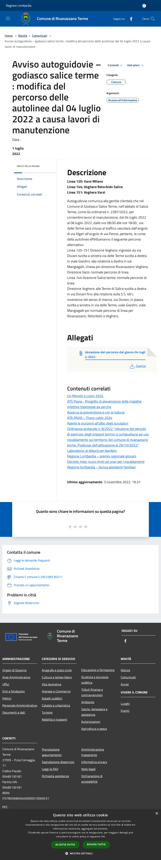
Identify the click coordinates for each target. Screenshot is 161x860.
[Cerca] (152, 18)
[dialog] (80, 834)
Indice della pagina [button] (28, 166)
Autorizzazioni (90, 721)
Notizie (125, 670)
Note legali (88, 769)
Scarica (141, 365)
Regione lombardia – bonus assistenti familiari (101, 467)
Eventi (125, 710)
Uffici (5, 684)
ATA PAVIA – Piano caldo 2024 (89, 417)
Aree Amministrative (16, 677)
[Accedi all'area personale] (144, 5)
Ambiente (87, 702)
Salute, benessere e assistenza (94, 712)
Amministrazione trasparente (92, 752)
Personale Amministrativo (19, 705)
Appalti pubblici (52, 698)
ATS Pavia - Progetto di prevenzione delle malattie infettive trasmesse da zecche (104, 404)
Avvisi (125, 684)
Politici (6, 698)
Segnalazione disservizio (58, 762)
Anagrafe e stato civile (57, 670)
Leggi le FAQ (50, 769)
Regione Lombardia (18, 5)
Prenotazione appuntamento (51, 752)
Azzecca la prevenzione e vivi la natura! (96, 412)
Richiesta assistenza (55, 776)
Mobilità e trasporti (54, 719)
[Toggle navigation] (7, 18)
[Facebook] (130, 18)
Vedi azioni (133, 65)
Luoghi (125, 703)
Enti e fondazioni (13, 691)
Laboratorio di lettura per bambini (92, 450)
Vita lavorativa (51, 684)
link (103, 836)
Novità (22, 35)
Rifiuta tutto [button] (96, 844)
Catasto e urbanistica (56, 705)
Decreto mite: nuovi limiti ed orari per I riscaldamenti (106, 461)
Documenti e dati (13, 712)
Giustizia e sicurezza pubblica (94, 680)
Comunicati (39, 35)
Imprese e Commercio (56, 691)
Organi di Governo (14, 670)
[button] (80, 853)
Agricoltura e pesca (94, 728)
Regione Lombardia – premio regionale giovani (101, 456)
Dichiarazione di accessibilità (91, 779)
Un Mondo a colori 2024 (85, 395)
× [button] (156, 813)
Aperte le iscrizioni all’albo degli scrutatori (97, 423)
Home (9, 35)
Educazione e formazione (97, 670)
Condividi (113, 65)
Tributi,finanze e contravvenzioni (92, 692)
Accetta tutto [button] (65, 844)
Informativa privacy (94, 762)
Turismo (47, 712)
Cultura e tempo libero (57, 677)
